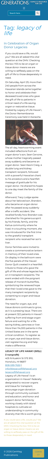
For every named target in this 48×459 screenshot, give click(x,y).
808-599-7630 (13, 365)
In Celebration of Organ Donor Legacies (21, 45)
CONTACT (38, 453)
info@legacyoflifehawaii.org (21, 368)
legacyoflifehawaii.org (17, 372)
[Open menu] (24, 8)
